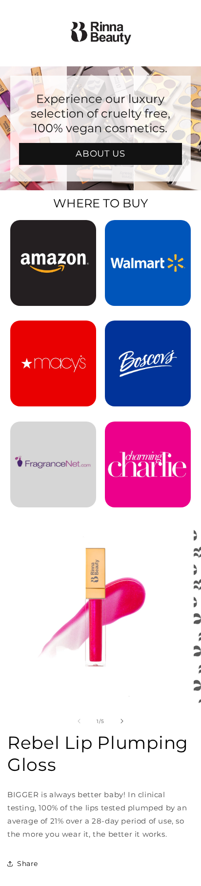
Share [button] (27, 863)
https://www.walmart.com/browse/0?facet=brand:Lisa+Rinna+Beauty (148, 233)
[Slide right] (122, 721)
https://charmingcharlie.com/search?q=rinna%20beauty (148, 434)
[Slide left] (79, 721)
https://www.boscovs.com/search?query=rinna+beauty (148, 333)
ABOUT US (100, 153)
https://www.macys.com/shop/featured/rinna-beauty (53, 333)
